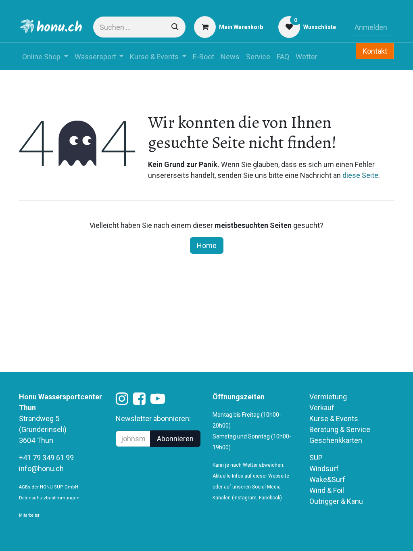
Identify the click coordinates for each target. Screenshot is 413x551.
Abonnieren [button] (175, 438)
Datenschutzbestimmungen (49, 498)
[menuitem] (45, 56)
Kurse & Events (333, 418)
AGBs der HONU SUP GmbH (48, 487)
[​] (122, 401)
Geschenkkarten (335, 440)
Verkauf (321, 407)
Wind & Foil (326, 490)
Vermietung (328, 396)
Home (207, 245)
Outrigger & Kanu (337, 501)
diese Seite (360, 175)
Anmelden (371, 27)
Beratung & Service (339, 429)
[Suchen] (175, 27)
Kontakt (375, 51)
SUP (316, 457)
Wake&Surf (327, 479)
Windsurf (324, 468)
